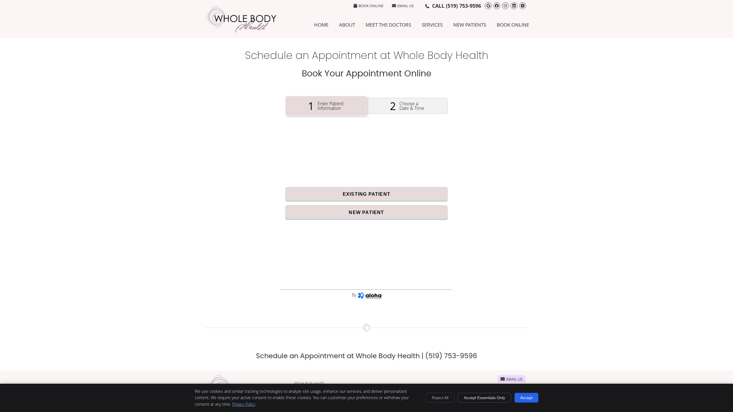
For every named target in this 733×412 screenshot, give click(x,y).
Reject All (440, 397)
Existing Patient (366, 194)
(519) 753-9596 (463, 5)
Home (321, 24)
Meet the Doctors (388, 24)
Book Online (513, 24)
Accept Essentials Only (484, 397)
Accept (526, 397)
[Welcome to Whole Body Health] (241, 30)
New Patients (469, 24)
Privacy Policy (243, 404)
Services (432, 24)
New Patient (366, 212)
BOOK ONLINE (370, 5)
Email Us (405, 5)
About (347, 24)
